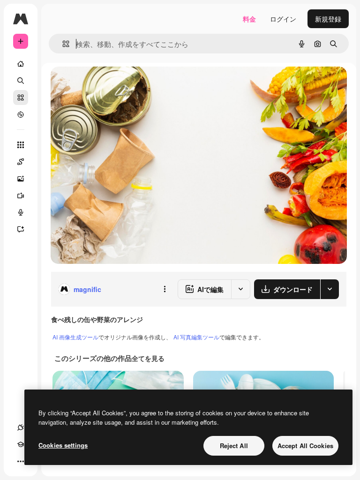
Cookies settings (63, 445)
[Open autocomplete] (62, 43)
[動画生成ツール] (20, 195)
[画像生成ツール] (20, 178)
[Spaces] (20, 161)
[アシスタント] (20, 229)
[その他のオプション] (164, 289)
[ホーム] (20, 63)
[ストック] (20, 97)
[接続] (20, 427)
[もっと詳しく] (20, 114)
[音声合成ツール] (20, 212)
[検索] (20, 80)
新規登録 (328, 18)
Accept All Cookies (305, 445)
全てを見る (148, 358)
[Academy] (20, 444)
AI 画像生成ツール (75, 337)
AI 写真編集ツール (196, 337)
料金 (249, 18)
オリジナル (115, 84)
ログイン (283, 18)
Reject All (234, 445)
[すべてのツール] (20, 144)
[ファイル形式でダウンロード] (329, 289)
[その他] (20, 461)
